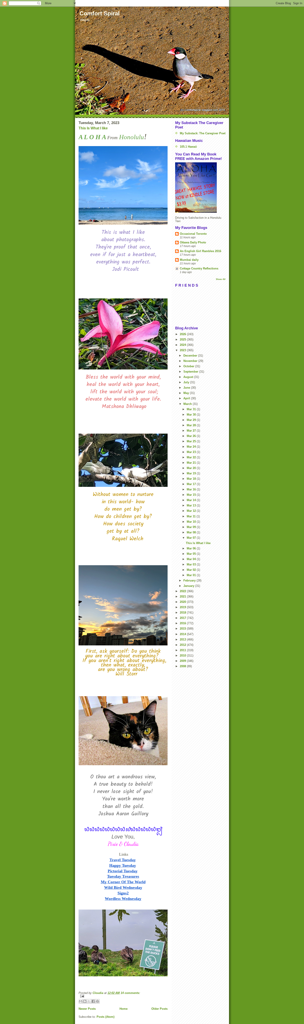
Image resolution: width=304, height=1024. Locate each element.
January (189, 585)
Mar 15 (192, 494)
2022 (183, 591)
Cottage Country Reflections (199, 268)
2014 (183, 634)
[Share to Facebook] (93, 1001)
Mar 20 (192, 468)
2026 (183, 334)
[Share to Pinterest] (97, 1001)
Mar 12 (192, 510)
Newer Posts (87, 1008)
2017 (183, 618)
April (187, 398)
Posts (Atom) (105, 1016)
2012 (183, 645)
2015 (183, 628)
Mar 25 (192, 441)
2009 (183, 661)
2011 (183, 650)
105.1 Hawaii (188, 146)
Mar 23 (192, 452)
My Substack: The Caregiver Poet (202, 133)
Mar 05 (192, 553)
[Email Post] (123, 996)
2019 (183, 607)
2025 (183, 339)
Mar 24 (192, 446)
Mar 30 (192, 414)
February (190, 580)
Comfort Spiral (99, 13)
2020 (183, 602)
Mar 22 (192, 457)
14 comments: (130, 993)
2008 (183, 666)
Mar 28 (192, 425)
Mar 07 (192, 537)
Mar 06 (192, 548)
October (189, 366)
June (187, 387)
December (190, 355)
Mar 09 (192, 527)
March (188, 404)
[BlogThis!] (85, 1001)
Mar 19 (192, 473)
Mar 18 (192, 478)
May (186, 393)
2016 (183, 623)
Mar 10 (192, 521)
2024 (183, 345)
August (188, 377)
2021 (183, 596)
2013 (183, 639)
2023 (183, 350)
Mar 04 (192, 559)
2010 (183, 655)
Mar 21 (192, 462)
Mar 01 (192, 575)
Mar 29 (192, 420)
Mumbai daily (189, 259)
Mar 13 (192, 505)
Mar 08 (192, 532)
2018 (183, 612)
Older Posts (159, 1008)
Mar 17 (192, 484)
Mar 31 (192, 409)
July (186, 382)
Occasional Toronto (193, 233)
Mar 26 (192, 436)
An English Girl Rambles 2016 (200, 251)
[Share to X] (89, 1001)
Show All (220, 279)
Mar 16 (192, 489)
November (190, 361)
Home (124, 1008)
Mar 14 (192, 500)
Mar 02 (192, 569)
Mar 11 (192, 516)
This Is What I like (93, 128)
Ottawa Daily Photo (193, 242)
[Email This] (80, 1001)
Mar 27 (192, 430)
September (191, 371)
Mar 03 (192, 564)
